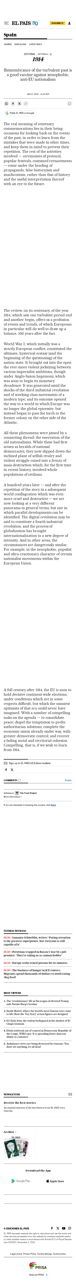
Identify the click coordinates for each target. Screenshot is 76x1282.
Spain (10, 35)
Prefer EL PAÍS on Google (22, 113)
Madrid (8, 44)
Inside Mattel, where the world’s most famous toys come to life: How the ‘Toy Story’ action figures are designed (38, 1012)
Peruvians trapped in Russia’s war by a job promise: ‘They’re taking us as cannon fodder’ (35, 953)
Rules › (68, 780)
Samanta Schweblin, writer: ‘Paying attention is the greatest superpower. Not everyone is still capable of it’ (37, 941)
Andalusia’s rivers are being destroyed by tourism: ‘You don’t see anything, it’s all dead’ (37, 1045)
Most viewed (12, 993)
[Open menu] (7, 23)
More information (12, 796)
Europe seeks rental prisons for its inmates (40, 963)
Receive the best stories (20, 1103)
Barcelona (20, 44)
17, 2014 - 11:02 (38, 94)
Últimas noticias (15, 930)
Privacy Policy (29, 1254)
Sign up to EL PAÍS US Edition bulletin (30, 763)
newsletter (12, 1094)
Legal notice (16, 1254)
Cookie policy (59, 1254)
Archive (9, 1132)
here (53, 805)
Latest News (35, 44)
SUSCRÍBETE (57, 23)
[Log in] (69, 23)
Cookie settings (44, 1254)
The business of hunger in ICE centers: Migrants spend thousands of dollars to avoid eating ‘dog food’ (37, 974)
